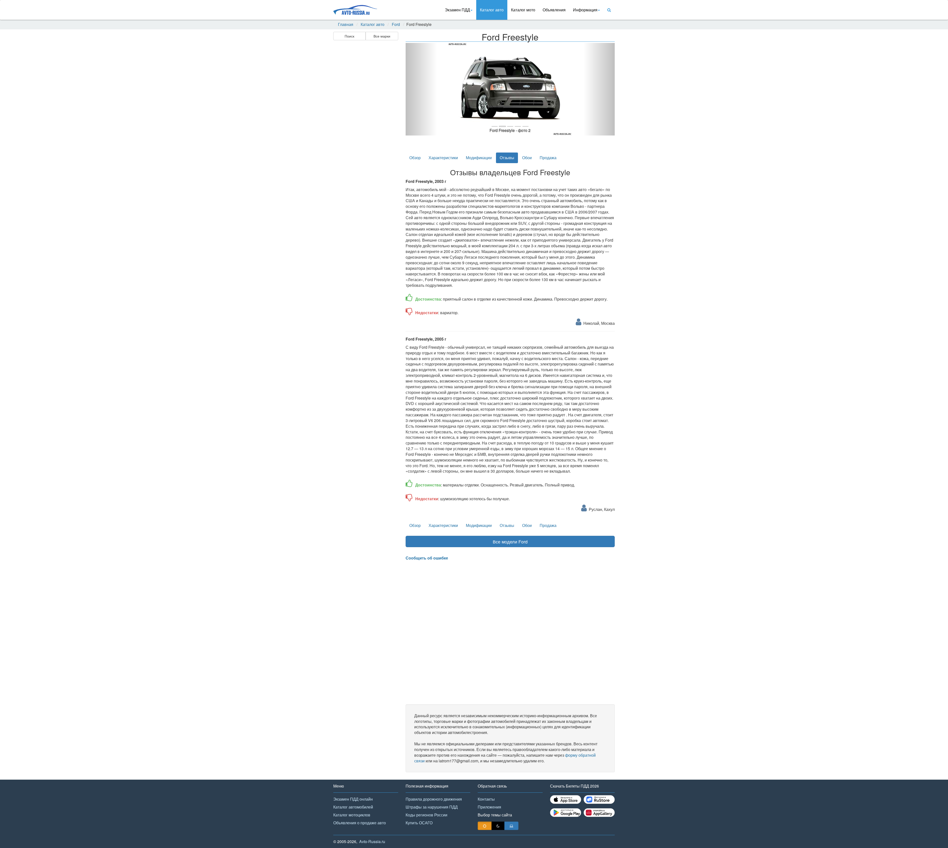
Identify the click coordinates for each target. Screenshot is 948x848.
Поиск (349, 36)
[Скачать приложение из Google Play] (565, 812)
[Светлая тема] (485, 826)
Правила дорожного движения (434, 799)
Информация (585, 10)
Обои (527, 157)
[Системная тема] (511, 826)
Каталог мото (523, 10)
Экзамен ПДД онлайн (353, 799)
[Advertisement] (365, 120)
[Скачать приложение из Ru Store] (599, 799)
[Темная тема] (498, 826)
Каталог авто (492, 10)
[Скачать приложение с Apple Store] (565, 799)
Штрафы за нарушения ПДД (432, 807)
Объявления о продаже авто (359, 823)
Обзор (415, 157)
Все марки (382, 36)
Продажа (548, 157)
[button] (421, 89)
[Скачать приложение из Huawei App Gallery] (599, 812)
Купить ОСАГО (419, 823)
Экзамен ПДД (457, 10)
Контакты (486, 799)
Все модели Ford (510, 541)
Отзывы (507, 157)
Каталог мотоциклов (351, 815)
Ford (396, 24)
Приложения (489, 807)
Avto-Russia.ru (372, 841)
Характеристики (443, 157)
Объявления (554, 10)
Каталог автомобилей (353, 807)
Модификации (479, 157)
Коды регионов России (426, 815)
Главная (345, 24)
